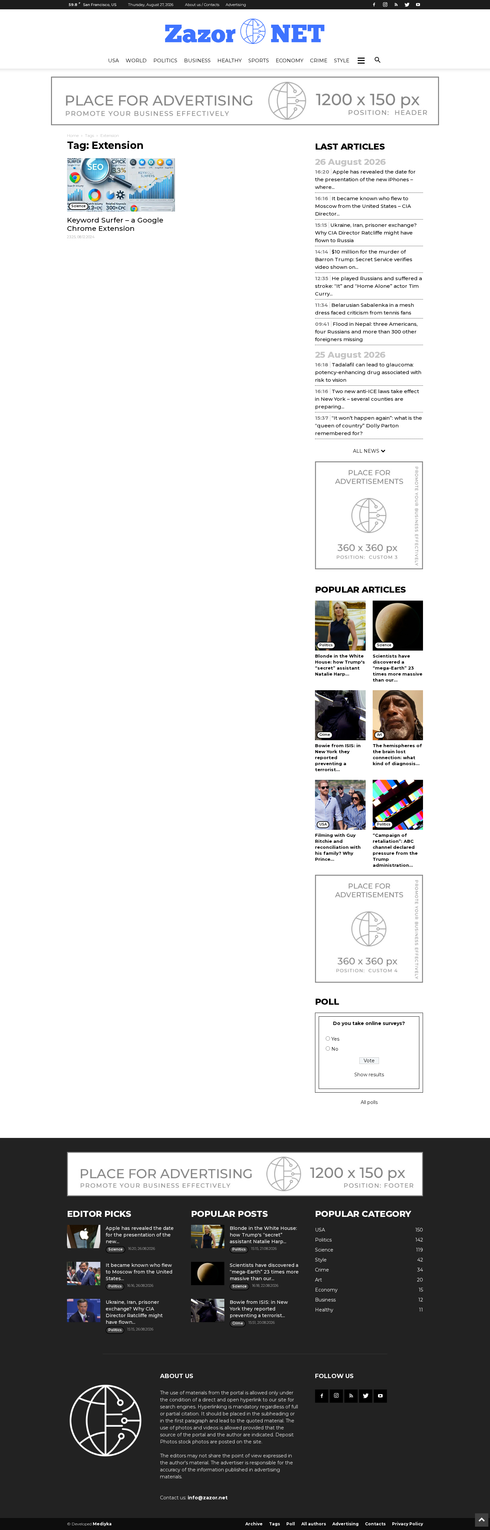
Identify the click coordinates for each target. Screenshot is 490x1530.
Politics (165, 60)
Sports (258, 60)
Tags (89, 135)
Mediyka (102, 1523)
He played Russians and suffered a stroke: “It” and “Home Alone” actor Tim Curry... (368, 286)
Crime (318, 60)
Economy (289, 60)
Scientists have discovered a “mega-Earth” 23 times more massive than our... (397, 668)
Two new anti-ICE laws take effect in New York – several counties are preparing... (367, 399)
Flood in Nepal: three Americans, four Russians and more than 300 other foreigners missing (366, 331)
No (334, 1049)
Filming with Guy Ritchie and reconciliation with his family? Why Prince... (338, 847)
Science (324, 1250)
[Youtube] (418, 4)
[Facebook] (374, 4)
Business (197, 60)
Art (318, 1280)
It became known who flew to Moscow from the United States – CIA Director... (363, 206)
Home (73, 135)
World (136, 60)
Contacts (375, 1523)
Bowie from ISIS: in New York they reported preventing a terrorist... (259, 1308)
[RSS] (396, 4)
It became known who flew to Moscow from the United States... (139, 1271)
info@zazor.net (208, 1498)
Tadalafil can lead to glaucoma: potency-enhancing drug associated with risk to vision (368, 372)
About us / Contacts (202, 4)
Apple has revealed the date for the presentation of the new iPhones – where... (365, 179)
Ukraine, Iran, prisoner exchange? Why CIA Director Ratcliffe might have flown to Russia (366, 233)
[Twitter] (407, 4)
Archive (254, 1523)
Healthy (229, 60)
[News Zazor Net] (245, 31)
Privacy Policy (407, 1523)
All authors (313, 1523)
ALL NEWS (367, 451)
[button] (361, 61)
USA (113, 60)
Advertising (236, 4)
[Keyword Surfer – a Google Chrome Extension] (121, 185)
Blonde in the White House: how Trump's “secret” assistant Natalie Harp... (263, 1235)
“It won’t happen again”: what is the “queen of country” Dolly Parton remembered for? (368, 425)
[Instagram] (385, 4)
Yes (335, 1039)
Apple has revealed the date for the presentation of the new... (140, 1235)
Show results (369, 1075)
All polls (369, 1102)
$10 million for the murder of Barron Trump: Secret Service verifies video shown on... (363, 259)
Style (341, 60)
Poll (290, 1523)
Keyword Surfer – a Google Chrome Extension (115, 224)
